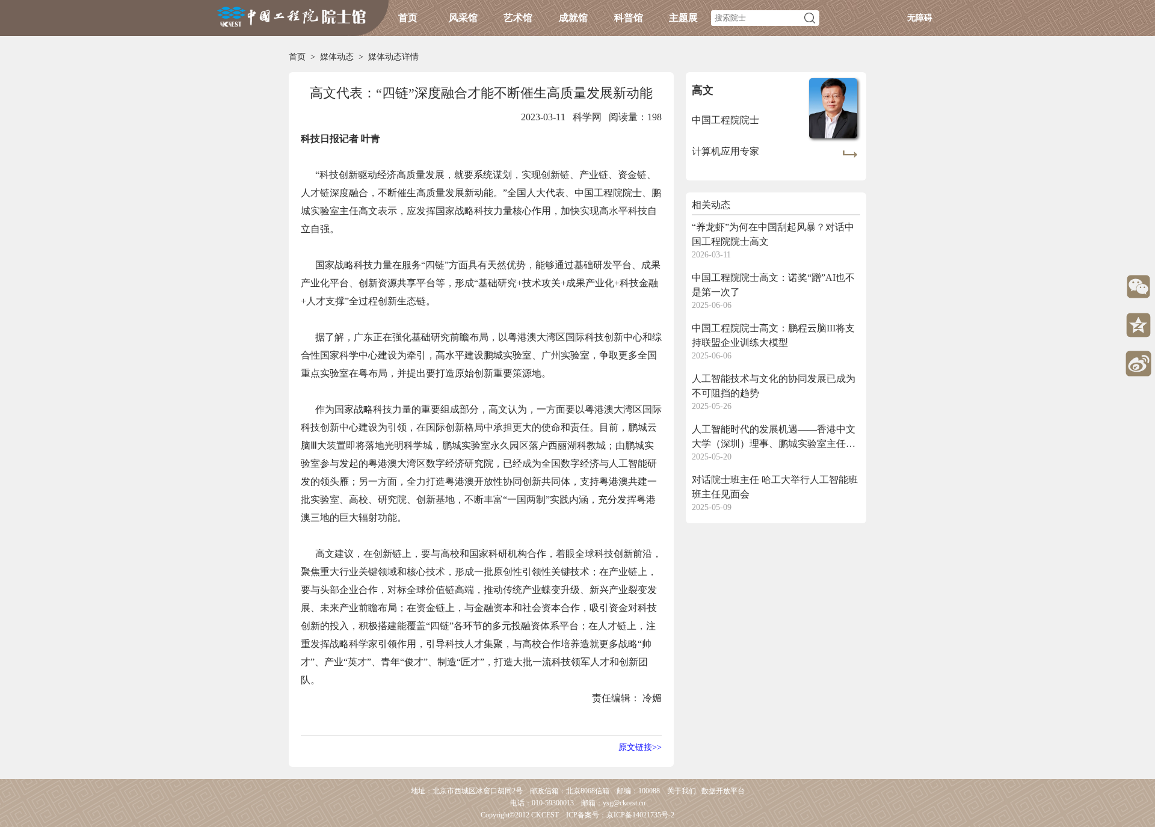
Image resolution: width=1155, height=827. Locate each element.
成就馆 (573, 18)
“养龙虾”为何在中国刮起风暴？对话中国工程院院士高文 (773, 234)
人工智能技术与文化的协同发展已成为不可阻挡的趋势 (773, 386)
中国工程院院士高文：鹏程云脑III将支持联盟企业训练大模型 (773, 335)
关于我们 (681, 791)
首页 (407, 18)
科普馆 (628, 18)
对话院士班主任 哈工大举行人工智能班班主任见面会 (775, 487)
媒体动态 (337, 56)
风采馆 (463, 18)
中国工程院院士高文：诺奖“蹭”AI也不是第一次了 (773, 284)
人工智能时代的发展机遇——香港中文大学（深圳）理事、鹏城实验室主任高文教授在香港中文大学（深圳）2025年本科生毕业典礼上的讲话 (773, 437)
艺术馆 (518, 18)
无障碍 (919, 17)
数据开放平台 (723, 791)
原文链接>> (640, 747)
